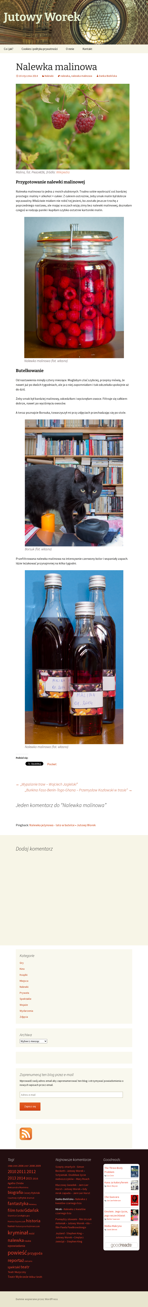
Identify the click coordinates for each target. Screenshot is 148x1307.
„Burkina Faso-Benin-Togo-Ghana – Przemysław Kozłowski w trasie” (78, 789)
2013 (12, 1178)
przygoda (34, 1253)
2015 (29, 1178)
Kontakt (87, 49)
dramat (30, 1197)
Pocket (52, 764)
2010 (12, 1171)
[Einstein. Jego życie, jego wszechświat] (134, 1215)
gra (28, 1215)
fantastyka (18, 1203)
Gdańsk (31, 1210)
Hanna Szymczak (16, 1221)
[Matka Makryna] (134, 1230)
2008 (32, 1165)
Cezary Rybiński (32, 1193)
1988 (10, 1165)
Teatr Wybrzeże (18, 1277)
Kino (22, 969)
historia (33, 1220)
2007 (26, 1165)
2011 (21, 1171)
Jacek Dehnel (112, 1229)
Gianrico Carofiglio (17, 1215)
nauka (27, 1241)
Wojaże (24, 1005)
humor (11, 1226)
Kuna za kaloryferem (116, 1182)
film (11, 1210)
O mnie (70, 49)
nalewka (65, 76)
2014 (21, 1178)
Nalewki (49, 76)
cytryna (21, 1197)
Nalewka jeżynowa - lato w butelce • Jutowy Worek (62, 825)
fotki (20, 1210)
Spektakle (25, 999)
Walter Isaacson (113, 1219)
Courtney (12, 1197)
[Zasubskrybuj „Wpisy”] (26, 1133)
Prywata (24, 993)
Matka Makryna (113, 1226)
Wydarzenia (26, 1011)
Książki (24, 975)
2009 (38, 1165)
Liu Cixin (110, 1175)
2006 (21, 1165)
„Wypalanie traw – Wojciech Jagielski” (47, 784)
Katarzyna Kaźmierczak (28, 1226)
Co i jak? (8, 49)
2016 (35, 1178)
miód (31, 1233)
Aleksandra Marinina (18, 1187)
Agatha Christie (16, 1183)
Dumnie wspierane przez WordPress (37, 1299)
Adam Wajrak (112, 1186)
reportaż (16, 1260)
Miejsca (24, 981)
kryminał (18, 1232)
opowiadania (16, 1246)
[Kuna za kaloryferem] (134, 1185)
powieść (17, 1252)
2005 (15, 1165)
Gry (22, 963)
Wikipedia (63, 172)
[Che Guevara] (134, 1200)
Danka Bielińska (108, 76)
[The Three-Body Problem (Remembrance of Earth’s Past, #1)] (134, 1171)
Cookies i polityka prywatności (40, 49)
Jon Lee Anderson (114, 1200)
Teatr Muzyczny (17, 1272)
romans (28, 1261)
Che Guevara (111, 1197)
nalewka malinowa (81, 76)
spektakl (14, 1267)
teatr (25, 1266)
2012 (31, 1171)
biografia (15, 1192)
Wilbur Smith (35, 1277)
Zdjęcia (24, 1017)
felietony (33, 1204)
